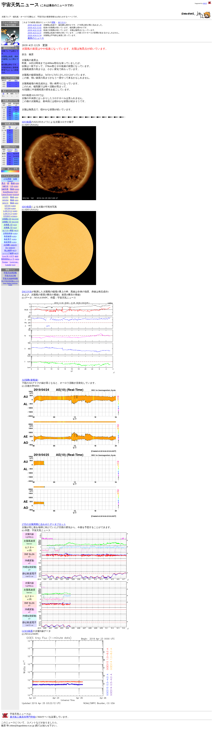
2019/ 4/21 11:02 (34, 27)
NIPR (17, 259)
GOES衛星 (27, 631)
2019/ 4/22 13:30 (34, 30)
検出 (16, 80)
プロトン (10, 149)
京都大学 (14, 245)
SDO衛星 (26, 122)
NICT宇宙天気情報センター (10, 281)
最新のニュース (36, 38)
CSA (13, 265)
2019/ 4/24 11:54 (34, 35)
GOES (16, 186)
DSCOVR (15, 219)
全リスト (62, 22)
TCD (15, 192)
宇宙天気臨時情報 (10, 278)
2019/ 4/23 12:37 (34, 33)
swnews (10, 181)
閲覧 (53, 22)
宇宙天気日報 (10, 275)
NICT (16, 230)
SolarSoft (16, 194)
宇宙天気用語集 (10, 273)
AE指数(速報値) (30, 380)
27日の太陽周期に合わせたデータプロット (44, 524)
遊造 (16, 256)
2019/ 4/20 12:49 (34, 25)
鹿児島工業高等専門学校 (22, 717)
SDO (17, 183)
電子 (16, 149)
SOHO (13, 206)
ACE (14, 225)
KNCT (205, 3)
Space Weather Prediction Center (10, 284)
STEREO (14, 216)
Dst (10, 126)
